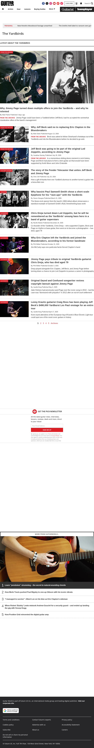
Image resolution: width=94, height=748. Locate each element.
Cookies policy (8, 725)
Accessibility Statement (71, 725)
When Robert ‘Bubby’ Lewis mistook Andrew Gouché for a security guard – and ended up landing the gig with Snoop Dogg (47, 607)
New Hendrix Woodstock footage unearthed (34, 26)
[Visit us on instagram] (50, 3)
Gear (19, 9)
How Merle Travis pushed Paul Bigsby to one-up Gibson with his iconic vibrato (39, 592)
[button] (89, 3)
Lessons (27, 9)
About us (35, 730)
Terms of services (53, 434)
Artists (10, 9)
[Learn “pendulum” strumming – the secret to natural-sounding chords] (47, 562)
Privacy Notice (55, 435)
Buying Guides (39, 9)
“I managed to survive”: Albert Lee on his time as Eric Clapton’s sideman (36, 599)
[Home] (3, 9)
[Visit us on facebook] (43, 3)
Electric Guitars (6, 170)
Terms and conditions (11, 720)
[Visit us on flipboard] (58, 3)
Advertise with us (39, 725)
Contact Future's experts (41, 720)
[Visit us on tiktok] (61, 3)
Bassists (3, 192)
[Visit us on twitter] (47, 3)
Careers (65, 730)
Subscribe (69, 3)
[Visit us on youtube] (54, 3)
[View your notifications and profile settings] (81, 3)
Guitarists (4, 213)
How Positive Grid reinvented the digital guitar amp (27, 615)
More (51, 9)
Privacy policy (67, 720)
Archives (54, 323)
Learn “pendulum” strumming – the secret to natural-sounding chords (35, 585)
